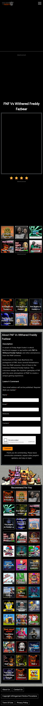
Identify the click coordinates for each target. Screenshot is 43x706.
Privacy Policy (22, 702)
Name (5, 394)
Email (5, 404)
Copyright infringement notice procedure (19, 696)
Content (6, 423)
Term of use (7, 702)
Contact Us (18, 689)
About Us (6, 689)
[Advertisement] (21, 28)
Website (6, 413)
